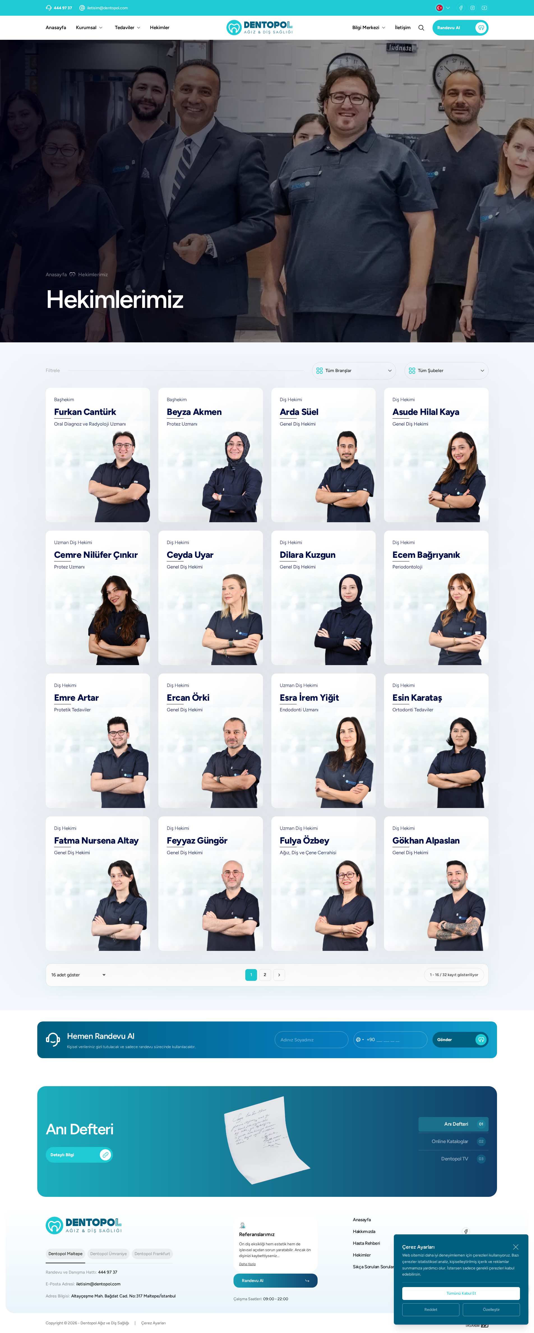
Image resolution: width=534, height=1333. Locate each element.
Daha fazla (247, 1264)
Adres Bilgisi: (110, 1296)
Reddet (430, 1309)
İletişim (403, 27)
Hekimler (159, 27)
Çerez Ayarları (153, 1323)
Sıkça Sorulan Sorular (373, 1266)
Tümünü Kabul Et (461, 1293)
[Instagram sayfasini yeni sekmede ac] (472, 8)
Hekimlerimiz (93, 274)
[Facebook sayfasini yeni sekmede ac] (461, 8)
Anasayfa (56, 27)
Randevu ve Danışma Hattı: (81, 1272)
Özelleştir (491, 1309)
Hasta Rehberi (366, 1243)
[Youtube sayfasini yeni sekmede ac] (484, 8)
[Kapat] (516, 1247)
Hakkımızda (364, 1231)
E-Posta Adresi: (83, 1283)
